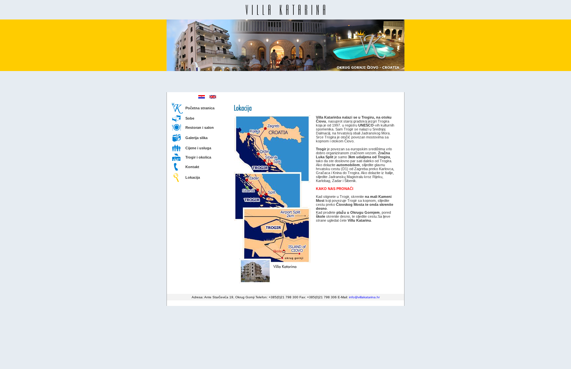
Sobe (189, 118)
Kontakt (192, 167)
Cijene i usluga (198, 148)
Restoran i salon (199, 127)
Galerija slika (196, 138)
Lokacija (192, 177)
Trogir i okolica (198, 157)
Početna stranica (199, 108)
